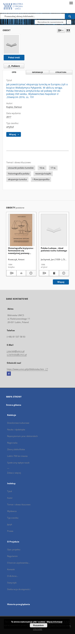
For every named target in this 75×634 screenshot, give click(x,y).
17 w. (53, 167)
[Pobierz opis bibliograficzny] (11, 273)
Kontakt (11, 569)
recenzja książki (43, 173)
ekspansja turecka (17, 179)
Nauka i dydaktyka (16, 429)
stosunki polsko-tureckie (20, 167)
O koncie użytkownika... (18, 562)
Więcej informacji (54, 621)
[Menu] (71, 3)
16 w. (42, 167)
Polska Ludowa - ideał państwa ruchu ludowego (54, 249)
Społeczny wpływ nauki (18, 462)
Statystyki (12, 582)
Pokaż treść (14, 57)
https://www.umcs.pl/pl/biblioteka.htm (26, 369)
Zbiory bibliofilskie (16, 449)
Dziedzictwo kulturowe (18, 422)
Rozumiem (38, 625)
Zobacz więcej (14, 472)
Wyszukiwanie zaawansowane (50, 22)
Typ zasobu (12, 517)
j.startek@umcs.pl (15, 351)
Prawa (10, 531)
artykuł (10, 126)
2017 (8, 116)
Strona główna (13, 404)
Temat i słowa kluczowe (19, 504)
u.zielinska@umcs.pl (17, 354)
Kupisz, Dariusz (14, 107)
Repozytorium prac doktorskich (22, 436)
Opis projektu (13, 549)
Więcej (60, 281)
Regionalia (12, 442)
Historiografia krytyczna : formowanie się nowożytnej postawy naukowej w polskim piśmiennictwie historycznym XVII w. (21, 250)
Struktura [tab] (60, 72)
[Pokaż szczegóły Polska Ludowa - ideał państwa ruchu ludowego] (63, 273)
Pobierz (15, 66)
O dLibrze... (12, 576)
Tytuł (9, 491)
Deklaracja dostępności (18, 589)
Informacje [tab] (37, 72)
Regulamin (12, 556)
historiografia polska (18, 173)
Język (9, 524)
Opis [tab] (14, 72)
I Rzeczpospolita (41, 179)
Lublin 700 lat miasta (17, 456)
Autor (10, 497)
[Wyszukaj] (70, 16)
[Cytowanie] (68, 30)
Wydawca (12, 511)
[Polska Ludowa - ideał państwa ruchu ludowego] (54, 230)
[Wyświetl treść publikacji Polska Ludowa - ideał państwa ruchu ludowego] (54, 273)
